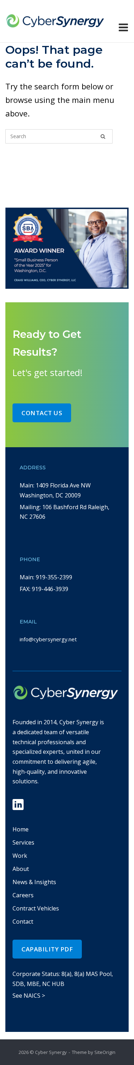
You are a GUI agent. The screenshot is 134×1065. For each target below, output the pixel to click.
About (21, 869)
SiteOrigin (104, 1052)
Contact (23, 921)
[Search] (103, 136)
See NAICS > (29, 995)
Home (21, 829)
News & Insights (34, 882)
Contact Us (41, 413)
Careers (23, 895)
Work (20, 856)
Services (23, 842)
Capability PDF (47, 949)
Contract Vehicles (36, 908)
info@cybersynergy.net (48, 639)
